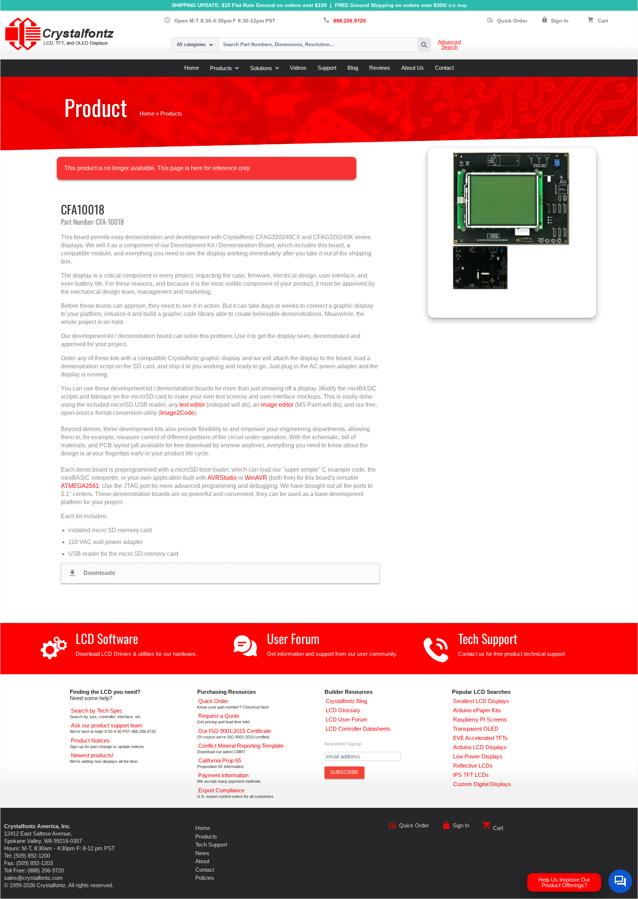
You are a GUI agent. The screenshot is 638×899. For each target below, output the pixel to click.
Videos (298, 67)
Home (191, 67)
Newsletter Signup (343, 744)
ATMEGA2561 (80, 486)
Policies (204, 878)
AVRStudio (222, 478)
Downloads (91, 573)
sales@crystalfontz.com (33, 878)
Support (327, 67)
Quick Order (507, 21)
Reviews (379, 67)
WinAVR (256, 478)
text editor (192, 405)
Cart (603, 21)
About (202, 861)
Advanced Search (449, 44)
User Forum (293, 638)
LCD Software (107, 638)
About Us (412, 67)
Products (221, 68)
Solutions (261, 68)
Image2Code (177, 413)
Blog (352, 67)
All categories (191, 44)
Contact (444, 67)
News (202, 853)
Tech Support (488, 638)
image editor (277, 405)
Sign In (560, 21)
